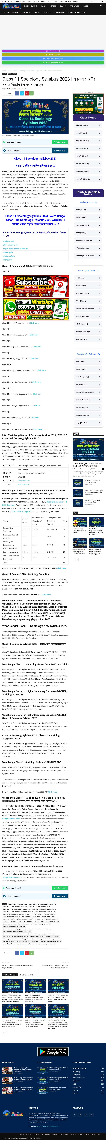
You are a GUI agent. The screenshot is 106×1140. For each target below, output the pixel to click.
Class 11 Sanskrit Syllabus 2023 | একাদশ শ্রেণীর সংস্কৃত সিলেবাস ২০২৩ (17, 967)
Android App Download (71, 1)
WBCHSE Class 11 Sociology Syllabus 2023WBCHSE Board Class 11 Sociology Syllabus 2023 (28, 934)
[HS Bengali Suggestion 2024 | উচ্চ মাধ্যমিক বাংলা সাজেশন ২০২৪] (42, 1080)
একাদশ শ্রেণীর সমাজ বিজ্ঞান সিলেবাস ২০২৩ (11, 944)
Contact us (17, 1)
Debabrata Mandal (10, 88)
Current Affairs (73, 12)
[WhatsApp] (31, 93)
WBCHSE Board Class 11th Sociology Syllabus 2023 (17, 931)
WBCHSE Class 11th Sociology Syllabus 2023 (15, 936)
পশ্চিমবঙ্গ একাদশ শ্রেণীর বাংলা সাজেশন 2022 (47, 944)
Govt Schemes (59, 12)
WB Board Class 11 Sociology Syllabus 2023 (47, 921)
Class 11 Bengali (30, 992)
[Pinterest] (27, 93)
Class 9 (63, 6)
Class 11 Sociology (19, 71)
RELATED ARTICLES (10, 975)
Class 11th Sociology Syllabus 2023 (45, 911)
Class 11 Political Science (9, 992)
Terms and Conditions (57, 1)
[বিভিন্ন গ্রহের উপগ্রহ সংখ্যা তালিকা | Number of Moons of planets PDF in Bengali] (80, 543)
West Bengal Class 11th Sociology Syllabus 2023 (16, 941)
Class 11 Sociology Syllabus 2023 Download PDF (42, 904)
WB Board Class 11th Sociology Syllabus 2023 (15, 924)
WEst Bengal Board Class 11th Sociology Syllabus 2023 (18, 939)
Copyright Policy (26, 1)
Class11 (86, 6)
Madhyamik (74, 6)
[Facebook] (91, 1)
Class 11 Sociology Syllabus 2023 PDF (39, 906)
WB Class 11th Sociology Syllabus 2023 (14, 926)
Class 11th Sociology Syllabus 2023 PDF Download (17, 916)
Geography (26, 12)
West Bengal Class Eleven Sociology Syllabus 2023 (46, 941)
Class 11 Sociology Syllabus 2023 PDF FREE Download (18, 911)
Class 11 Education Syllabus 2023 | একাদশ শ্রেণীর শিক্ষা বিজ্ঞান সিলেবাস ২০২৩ (55, 967)
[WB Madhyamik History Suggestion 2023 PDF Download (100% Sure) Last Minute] (96, 522)
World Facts (76, 526)
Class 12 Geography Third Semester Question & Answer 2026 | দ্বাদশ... (22, 1069)
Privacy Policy (45, 1)
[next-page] (7, 1032)
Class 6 (34, 6)
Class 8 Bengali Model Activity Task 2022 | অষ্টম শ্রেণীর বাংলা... (87, 464)
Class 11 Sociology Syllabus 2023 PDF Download (16, 909)
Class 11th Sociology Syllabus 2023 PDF (44, 914)
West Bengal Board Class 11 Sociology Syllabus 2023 (44, 936)
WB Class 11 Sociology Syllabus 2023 (41, 924)
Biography (47, 12)
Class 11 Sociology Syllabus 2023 (18, 904)
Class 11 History (53, 992)
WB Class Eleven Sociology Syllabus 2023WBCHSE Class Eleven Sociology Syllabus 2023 (27, 929)
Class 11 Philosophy (8, 1017)
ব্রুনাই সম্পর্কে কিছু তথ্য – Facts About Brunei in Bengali (79, 530)
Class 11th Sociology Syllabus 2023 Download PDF (17, 914)
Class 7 (43, 6)
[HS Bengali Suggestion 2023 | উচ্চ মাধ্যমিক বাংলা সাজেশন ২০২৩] (42, 1070)
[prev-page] (3, 1032)
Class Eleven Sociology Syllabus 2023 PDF (46, 919)
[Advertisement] (53, 33)
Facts (37, 12)
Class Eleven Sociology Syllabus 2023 (43, 916)
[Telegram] (95, 1)
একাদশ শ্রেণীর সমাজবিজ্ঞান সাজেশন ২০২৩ (29, 944)
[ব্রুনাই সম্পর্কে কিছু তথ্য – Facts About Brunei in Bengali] (80, 522)
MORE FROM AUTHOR (26, 975)
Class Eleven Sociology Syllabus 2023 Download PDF (18, 919)
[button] (101, 6)
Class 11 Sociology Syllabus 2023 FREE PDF (15, 906)
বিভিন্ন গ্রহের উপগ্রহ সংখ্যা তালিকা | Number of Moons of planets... (79, 551)
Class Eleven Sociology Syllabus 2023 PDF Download (18, 921)
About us (10, 1)
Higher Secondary (11, 12)
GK (84, 12)
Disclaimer (36, 1)
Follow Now (61, 142)
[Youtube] (102, 1)
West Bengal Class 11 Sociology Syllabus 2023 (49, 939)
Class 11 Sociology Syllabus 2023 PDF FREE (44, 909)
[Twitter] (98, 1)
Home (4, 1)
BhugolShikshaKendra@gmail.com (48, 1126)
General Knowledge (78, 547)
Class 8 (53, 6)
